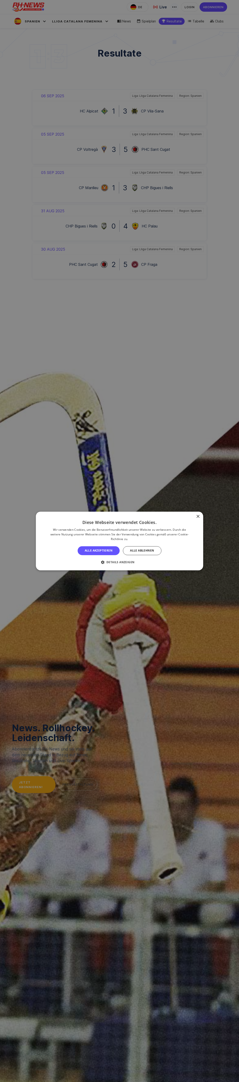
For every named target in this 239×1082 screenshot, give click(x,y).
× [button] (198, 516)
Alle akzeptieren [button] (98, 550)
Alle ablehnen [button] (142, 550)
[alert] (119, 541)
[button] (120, 562)
